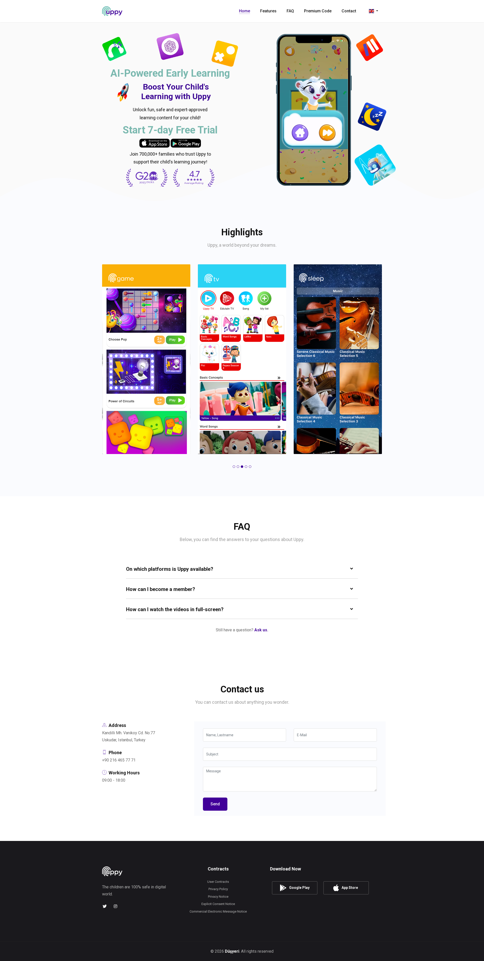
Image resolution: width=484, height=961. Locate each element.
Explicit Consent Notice (218, 904)
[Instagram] (115, 906)
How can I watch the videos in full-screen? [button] (175, 609)
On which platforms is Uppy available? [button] (169, 569)
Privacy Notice (218, 896)
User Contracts (218, 882)
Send (215, 804)
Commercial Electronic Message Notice (218, 911)
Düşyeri (232, 951)
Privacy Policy (218, 889)
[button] (234, 466)
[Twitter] (104, 906)
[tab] (242, 568)
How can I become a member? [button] (160, 589)
